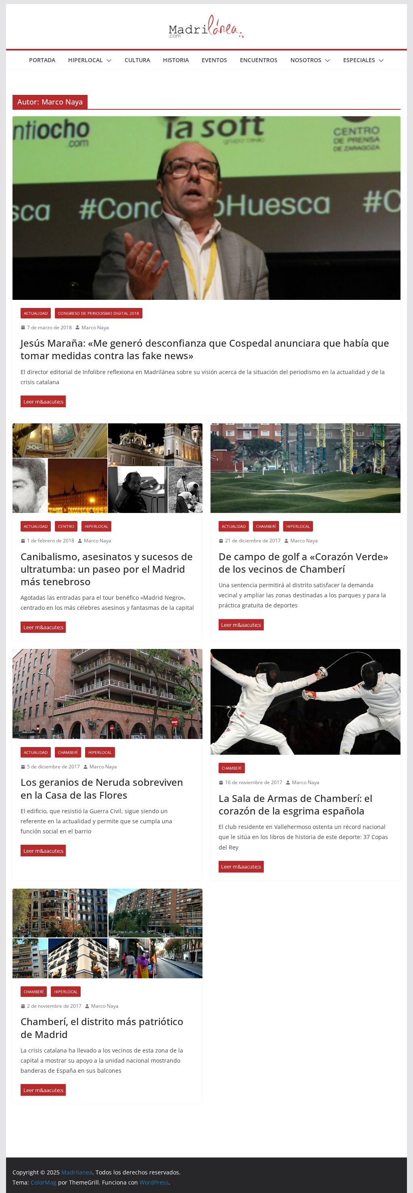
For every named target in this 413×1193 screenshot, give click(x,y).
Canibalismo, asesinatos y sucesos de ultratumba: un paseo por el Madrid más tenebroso (107, 569)
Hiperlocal (85, 60)
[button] (107, 60)
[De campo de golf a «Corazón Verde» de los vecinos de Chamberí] (305, 468)
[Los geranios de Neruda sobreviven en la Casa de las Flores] (107, 694)
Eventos (214, 60)
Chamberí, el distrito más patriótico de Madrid (102, 1027)
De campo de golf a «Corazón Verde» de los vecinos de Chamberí (303, 563)
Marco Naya (95, 327)
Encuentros (258, 60)
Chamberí (266, 526)
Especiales (359, 60)
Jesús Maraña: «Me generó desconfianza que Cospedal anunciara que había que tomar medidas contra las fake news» (205, 349)
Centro (66, 526)
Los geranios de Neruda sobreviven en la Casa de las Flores (102, 788)
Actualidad (36, 313)
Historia (176, 60)
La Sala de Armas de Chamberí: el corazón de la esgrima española (295, 804)
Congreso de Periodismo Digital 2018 (98, 313)
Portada (42, 60)
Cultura (137, 60)
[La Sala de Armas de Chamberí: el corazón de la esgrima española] (305, 702)
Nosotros (305, 60)
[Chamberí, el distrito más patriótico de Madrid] (107, 933)
